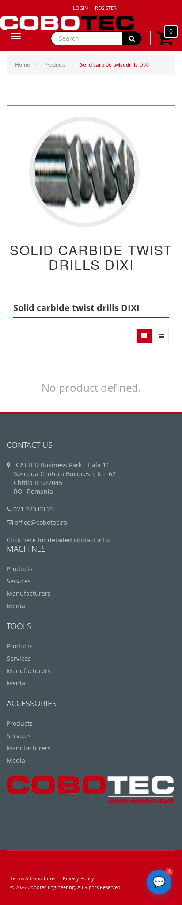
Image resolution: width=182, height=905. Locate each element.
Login (80, 7)
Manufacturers (29, 593)
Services (19, 581)
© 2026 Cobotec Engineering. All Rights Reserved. (66, 887)
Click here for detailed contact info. (58, 540)
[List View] (161, 336)
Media (16, 606)
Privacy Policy (78, 878)
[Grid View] (144, 336)
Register (106, 7)
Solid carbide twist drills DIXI (114, 64)
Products (55, 64)
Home (22, 64)
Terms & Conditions (32, 878)
